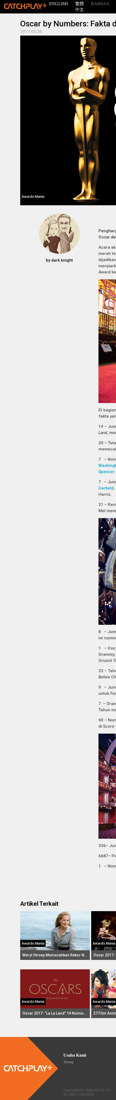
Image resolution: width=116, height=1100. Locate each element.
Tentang (68, 1062)
